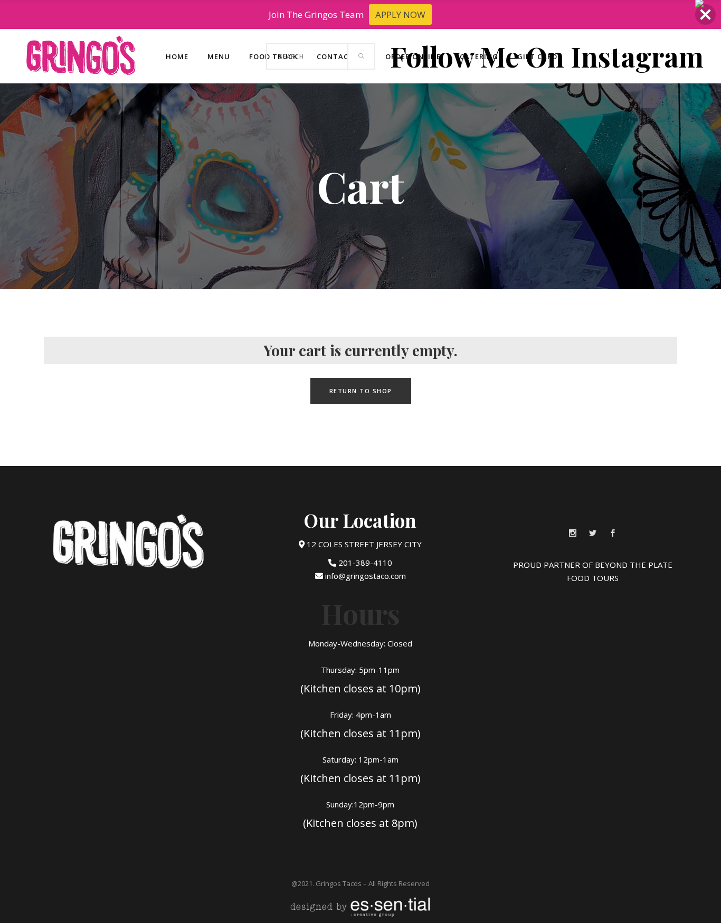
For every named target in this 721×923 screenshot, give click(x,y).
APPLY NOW (400, 14)
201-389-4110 (364, 562)
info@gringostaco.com (364, 575)
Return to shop (360, 391)
